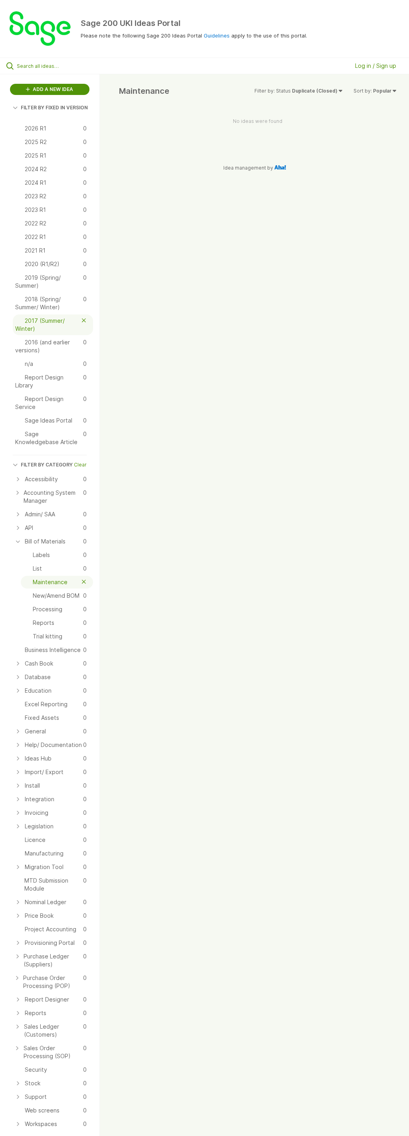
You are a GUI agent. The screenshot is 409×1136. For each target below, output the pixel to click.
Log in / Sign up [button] (375, 65)
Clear (80, 465)
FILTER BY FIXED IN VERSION (54, 108)
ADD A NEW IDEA (52, 89)
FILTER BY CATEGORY (47, 465)
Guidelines (217, 35)
